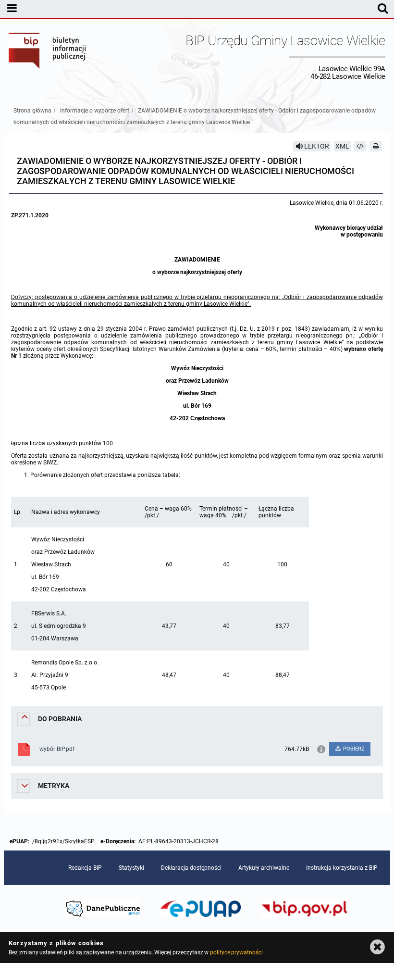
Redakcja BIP (85, 867)
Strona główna (32, 110)
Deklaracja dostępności (191, 867)
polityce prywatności (236, 952)
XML (342, 146)
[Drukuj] (375, 146)
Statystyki (131, 867)
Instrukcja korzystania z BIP (342, 867)
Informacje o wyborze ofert (94, 110)
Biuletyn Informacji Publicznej (47, 57)
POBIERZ (353, 749)
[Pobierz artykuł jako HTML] (360, 146)
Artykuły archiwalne (263, 867)
